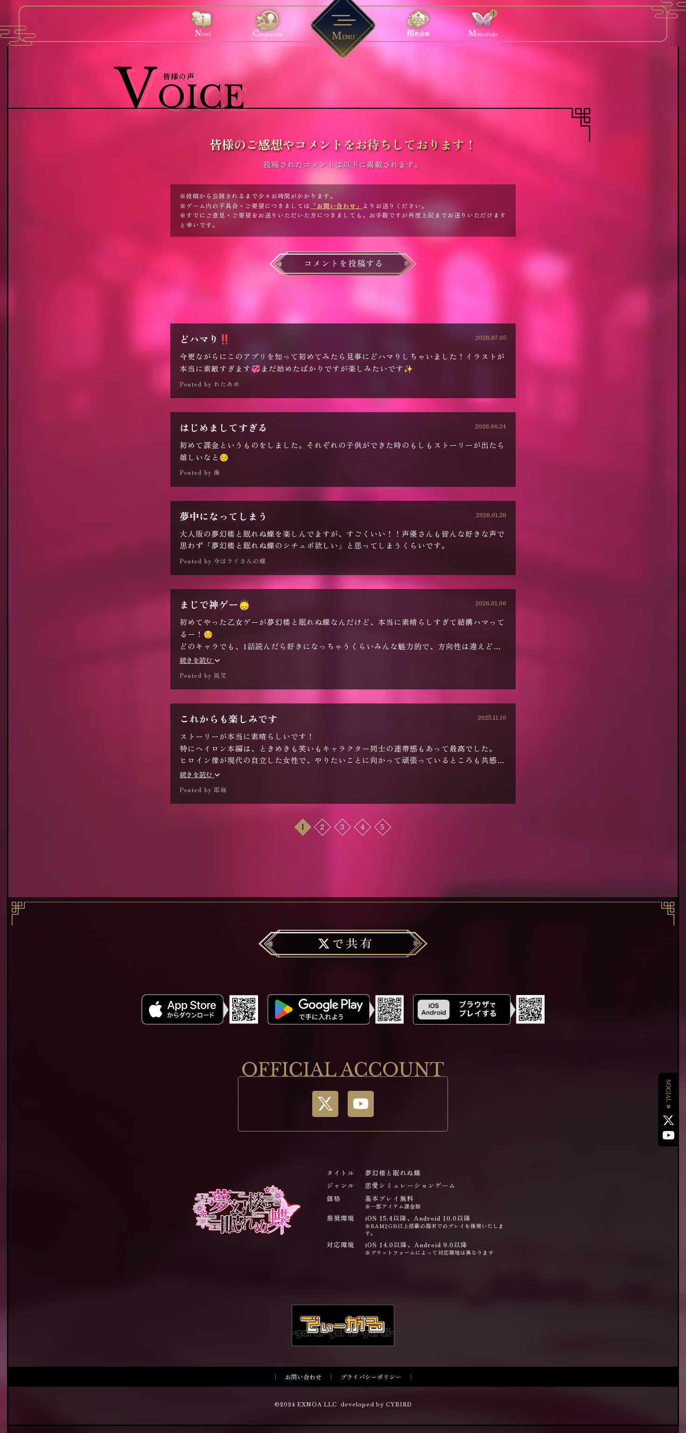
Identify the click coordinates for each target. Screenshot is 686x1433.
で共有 (353, 942)
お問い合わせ (303, 1376)
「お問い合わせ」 (336, 205)
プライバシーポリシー (371, 1376)
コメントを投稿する (344, 263)
